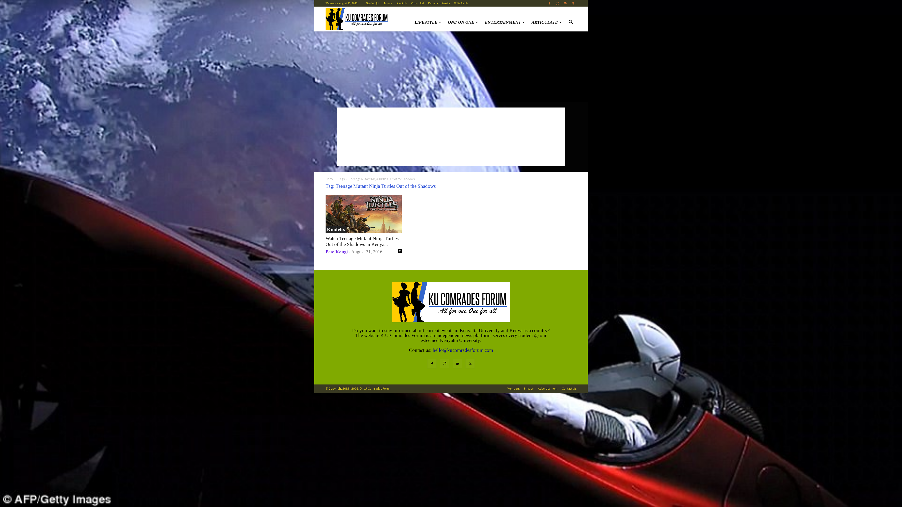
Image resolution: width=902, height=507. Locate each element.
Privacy (528, 389)
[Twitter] (572, 3)
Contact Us (569, 389)
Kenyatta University (439, 3)
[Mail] (565, 3)
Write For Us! (461, 3)
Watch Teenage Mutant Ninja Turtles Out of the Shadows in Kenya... (362, 241)
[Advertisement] (451, 67)
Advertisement (547, 389)
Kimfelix (336, 229)
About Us (402, 3)
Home (330, 179)
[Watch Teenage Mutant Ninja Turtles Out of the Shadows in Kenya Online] (364, 214)
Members (513, 389)
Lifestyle (426, 22)
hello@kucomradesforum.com (463, 350)
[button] (570, 22)
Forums (388, 3)
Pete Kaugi (337, 251)
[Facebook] (549, 3)
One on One (461, 22)
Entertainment (503, 22)
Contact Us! (417, 3)
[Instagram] (557, 3)
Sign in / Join (373, 3)
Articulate (545, 22)
